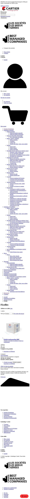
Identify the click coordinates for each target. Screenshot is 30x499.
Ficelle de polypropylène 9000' (11, 339)
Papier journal (13, 148)
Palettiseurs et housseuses (16, 201)
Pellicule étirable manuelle (16, 133)
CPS (5, 447)
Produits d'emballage (9, 129)
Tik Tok (6, 493)
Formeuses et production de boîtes (18, 200)
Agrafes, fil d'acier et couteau (17, 186)
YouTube (6, 497)
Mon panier (6, 444)
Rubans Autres (10, 172)
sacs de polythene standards (16, 153)
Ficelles (12, 185)
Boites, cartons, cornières (13, 138)
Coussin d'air (13, 163)
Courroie (9, 176)
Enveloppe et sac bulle (15, 161)
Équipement (10, 187)
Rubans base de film (12, 164)
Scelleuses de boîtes (14, 202)
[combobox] (8, 15)
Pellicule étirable (11, 131)
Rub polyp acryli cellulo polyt (17, 165)
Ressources (6, 293)
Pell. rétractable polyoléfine (16, 137)
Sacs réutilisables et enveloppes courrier (16, 249)
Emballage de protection (13, 157)
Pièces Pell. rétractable (15, 258)
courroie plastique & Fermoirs (17, 178)
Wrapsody (6, 261)
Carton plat (12, 142)
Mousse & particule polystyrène (17, 159)
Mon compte (7, 93)
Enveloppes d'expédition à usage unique (19, 155)
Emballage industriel (9, 130)
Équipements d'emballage (10, 269)
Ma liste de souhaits (5, 97)
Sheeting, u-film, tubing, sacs (17, 152)
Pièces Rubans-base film (16, 257)
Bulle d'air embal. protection (17, 160)
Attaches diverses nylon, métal (17, 183)
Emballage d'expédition (9, 206)
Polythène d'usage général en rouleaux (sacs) (17, 150)
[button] (11, 340)
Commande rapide (8, 445)
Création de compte (8, 441)
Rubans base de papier (12, 168)
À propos (6, 294)
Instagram (6, 494)
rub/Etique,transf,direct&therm (17, 241)
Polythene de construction (16, 156)
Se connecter (7, 95)
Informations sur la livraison (10, 428)
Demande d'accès (8, 443)
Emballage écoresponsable (10, 273)
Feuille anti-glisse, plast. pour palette (18, 144)
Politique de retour (8, 429)
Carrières (6, 53)
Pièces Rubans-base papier (16, 260)
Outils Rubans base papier (16, 252)
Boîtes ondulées (14, 140)
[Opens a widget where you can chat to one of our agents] (24, 496)
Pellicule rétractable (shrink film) (15, 135)
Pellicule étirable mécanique (16, 134)
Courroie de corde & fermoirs (17, 181)
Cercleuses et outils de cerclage (17, 189)
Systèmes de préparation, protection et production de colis (19, 204)
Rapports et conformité (9, 431)
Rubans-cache (13, 170)
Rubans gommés (14, 171)
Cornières (12, 141)
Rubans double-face (15, 175)
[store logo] (10, 10)
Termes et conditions (9, 489)
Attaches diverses (11, 182)
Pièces (5, 253)
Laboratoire (6, 272)
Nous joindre (7, 52)
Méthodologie (7, 432)
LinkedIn (6, 495)
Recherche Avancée (5, 16)
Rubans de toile (13, 174)
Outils (8, 250)
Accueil (5, 297)
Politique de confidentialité (10, 487)
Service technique (8, 271)
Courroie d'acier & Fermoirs (16, 179)
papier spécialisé (14, 149)
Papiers (8, 145)
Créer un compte (8, 103)
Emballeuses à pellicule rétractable (18, 198)
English (5, 59)
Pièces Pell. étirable (14, 256)
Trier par (3, 313)
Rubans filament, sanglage (16, 167)
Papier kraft (12, 146)
